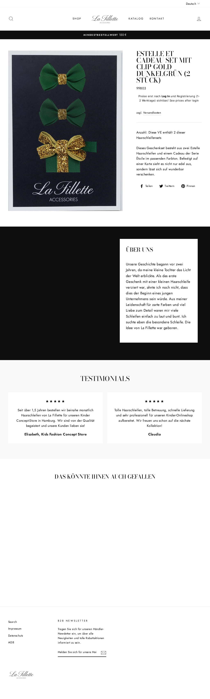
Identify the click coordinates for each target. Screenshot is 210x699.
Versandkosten (152, 113)
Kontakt (157, 19)
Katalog (136, 19)
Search (12, 622)
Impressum (15, 628)
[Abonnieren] (103, 652)
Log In (166, 96)
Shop (77, 19)
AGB (11, 642)
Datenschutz (15, 635)
